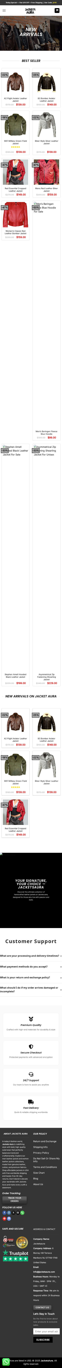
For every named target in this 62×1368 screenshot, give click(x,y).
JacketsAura (47, 1360)
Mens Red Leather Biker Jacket (46, 189)
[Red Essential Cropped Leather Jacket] (15, 172)
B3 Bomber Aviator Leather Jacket (46, 99)
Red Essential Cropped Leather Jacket (15, 189)
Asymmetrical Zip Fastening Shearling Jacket (46, 677)
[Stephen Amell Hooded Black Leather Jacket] (15, 558)
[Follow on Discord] (9, 1219)
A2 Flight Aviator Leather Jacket (15, 99)
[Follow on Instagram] (9, 1213)
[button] (4, 10)
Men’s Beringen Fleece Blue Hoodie (46, 432)
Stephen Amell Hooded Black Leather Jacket (15, 675)
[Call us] (22, 1213)
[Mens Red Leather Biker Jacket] (46, 172)
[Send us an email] (18, 1213)
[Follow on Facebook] (4, 1213)
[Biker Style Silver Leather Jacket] (46, 124)
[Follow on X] (13, 1213)
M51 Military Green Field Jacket (15, 142)
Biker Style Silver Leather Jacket (46, 142)
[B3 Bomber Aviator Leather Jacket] (46, 82)
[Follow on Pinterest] (4, 1219)
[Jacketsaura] (30, 10)
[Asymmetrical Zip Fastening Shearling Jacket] (46, 558)
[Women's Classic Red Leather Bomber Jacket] (15, 214)
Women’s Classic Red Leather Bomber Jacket (15, 232)
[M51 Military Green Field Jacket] (15, 124)
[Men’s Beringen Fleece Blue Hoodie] (46, 315)
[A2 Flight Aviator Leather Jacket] (15, 82)
